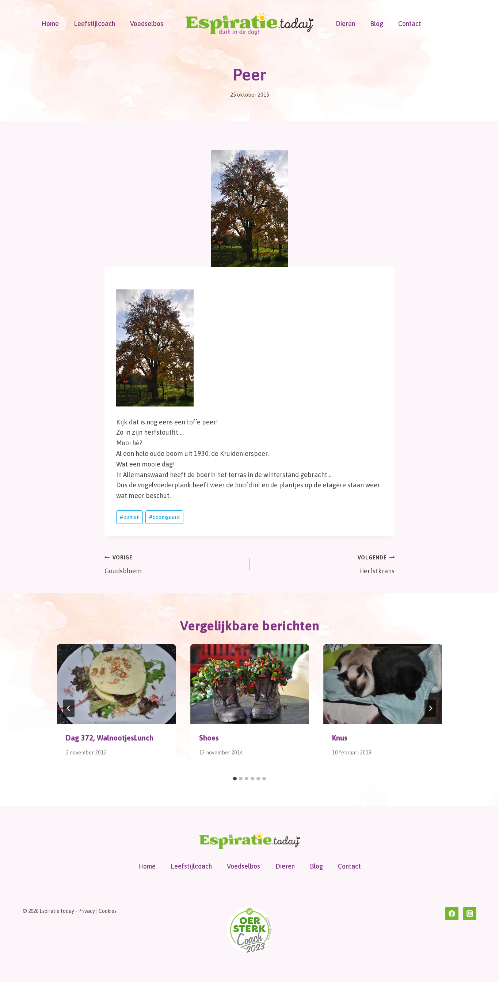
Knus (339, 738)
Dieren (345, 23)
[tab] (235, 778)
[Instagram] (469, 913)
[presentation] (116, 683)
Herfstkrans (376, 565)
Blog (376, 23)
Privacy (86, 911)
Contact (409, 23)
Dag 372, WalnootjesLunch (109, 738)
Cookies (108, 911)
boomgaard (164, 517)
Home (50, 23)
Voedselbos (146, 23)
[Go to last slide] (69, 708)
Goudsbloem (123, 565)
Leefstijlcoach (94, 23)
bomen (130, 517)
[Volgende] (430, 708)
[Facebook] (451, 913)
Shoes (209, 738)
